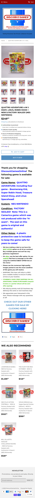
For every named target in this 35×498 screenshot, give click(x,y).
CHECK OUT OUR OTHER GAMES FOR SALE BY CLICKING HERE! (17, 305)
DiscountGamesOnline (12, 488)
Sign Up (30, 480)
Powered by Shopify (26, 488)
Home (3, 40)
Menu (5, 2)
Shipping (4, 122)
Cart (32, 2)
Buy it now (17, 158)
